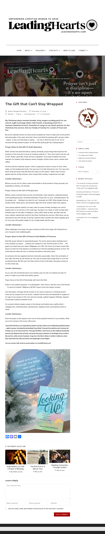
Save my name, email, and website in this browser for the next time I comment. (36, 508)
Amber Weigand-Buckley (17, 111)
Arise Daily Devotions (85, 161)
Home (19, 50)
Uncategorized (29, 114)
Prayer (18, 114)
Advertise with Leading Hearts (88, 152)
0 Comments (45, 114)
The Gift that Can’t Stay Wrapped (59, 78)
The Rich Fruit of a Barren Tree (37, 468)
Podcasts (54, 50)
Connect (83, 50)
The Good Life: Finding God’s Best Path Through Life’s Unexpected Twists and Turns (87, 186)
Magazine (40, 50)
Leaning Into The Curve (84, 217)
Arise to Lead (69, 50)
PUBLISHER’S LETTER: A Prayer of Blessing (16, 468)
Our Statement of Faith (85, 155)
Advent (10, 114)
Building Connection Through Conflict (59, 466)
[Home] (36, 78)
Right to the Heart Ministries (87, 158)
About (28, 50)
